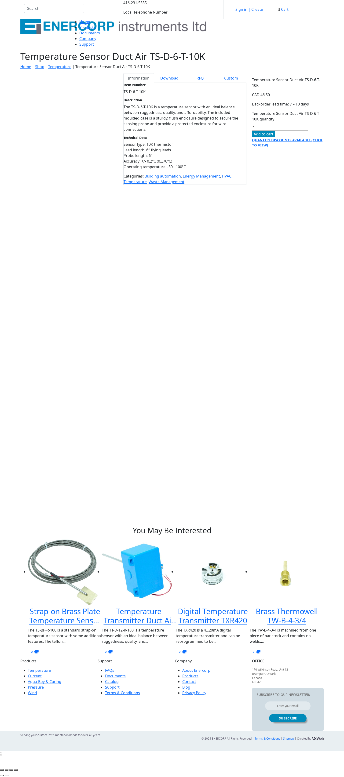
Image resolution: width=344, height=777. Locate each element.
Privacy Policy (194, 692)
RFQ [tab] (200, 78)
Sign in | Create (249, 9)
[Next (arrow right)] (6, 775)
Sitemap (288, 739)
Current (35, 676)
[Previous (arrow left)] (2, 775)
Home (84, 21)
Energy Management (201, 176)
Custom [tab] (231, 78)
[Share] (6, 770)
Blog (186, 687)
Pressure (36, 687)
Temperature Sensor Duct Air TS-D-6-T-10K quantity (286, 116)
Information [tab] (139, 78)
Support (86, 44)
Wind (32, 692)
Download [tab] (169, 78)
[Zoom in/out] (16, 770)
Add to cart (263, 134)
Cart (284, 9)
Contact (189, 681)
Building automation (163, 176)
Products (87, 27)
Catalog (112, 681)
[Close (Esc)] (2, 770)
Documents (89, 33)
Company (87, 38)
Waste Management (166, 181)
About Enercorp (196, 670)
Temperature (59, 66)
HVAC (226, 176)
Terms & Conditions (122, 692)
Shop (39, 66)
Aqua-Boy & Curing (44, 681)
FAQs (109, 670)
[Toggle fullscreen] (11, 770)
